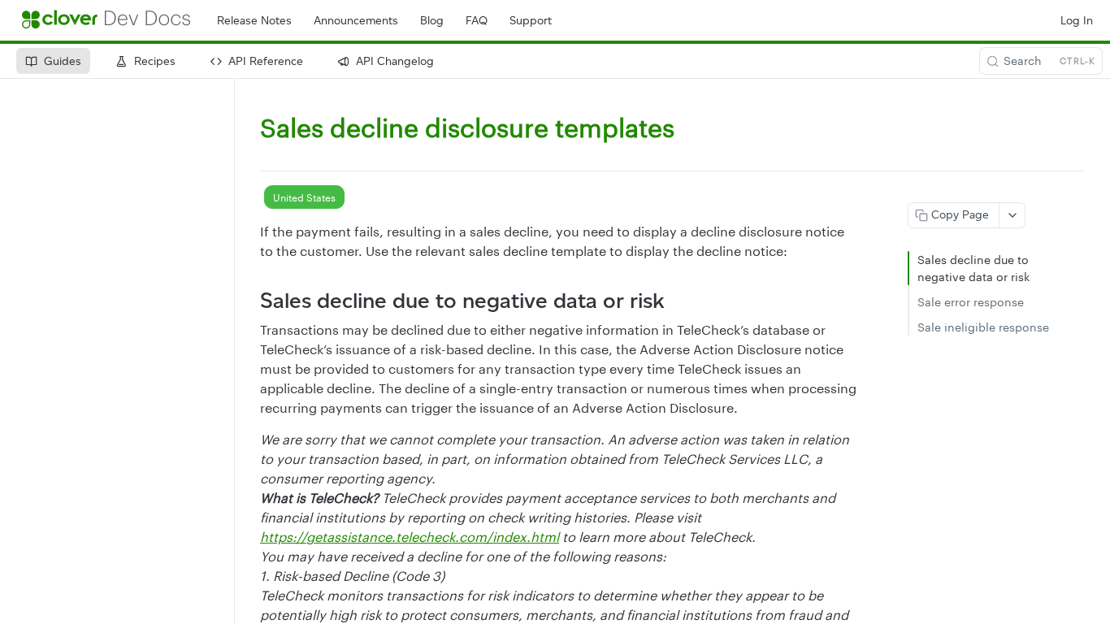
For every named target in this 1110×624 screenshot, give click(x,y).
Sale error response (970, 302)
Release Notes (254, 21)
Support (530, 21)
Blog (432, 21)
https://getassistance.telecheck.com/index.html (409, 536)
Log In (1076, 21)
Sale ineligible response (983, 327)
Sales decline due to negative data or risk (973, 268)
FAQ (477, 21)
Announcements (356, 21)
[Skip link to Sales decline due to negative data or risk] (249, 300)
